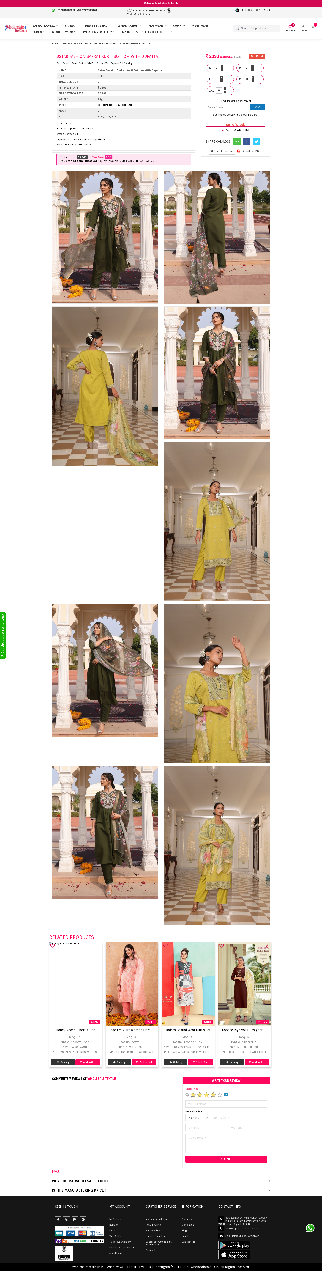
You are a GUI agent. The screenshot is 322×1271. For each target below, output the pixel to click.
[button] (303, 28)
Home (55, 43)
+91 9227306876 (87, 10)
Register (114, 1224)
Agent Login (115, 1253)
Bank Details (188, 1241)
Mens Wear (200, 25)
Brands (185, 1236)
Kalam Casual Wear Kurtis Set (188, 1030)
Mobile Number (193, 1111)
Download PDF (250, 151)
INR (268, 10)
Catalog (64, 1062)
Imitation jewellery (97, 32)
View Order (115, 1236)
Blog (184, 1230)
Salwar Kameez (44, 25)
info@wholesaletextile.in (245, 1235)
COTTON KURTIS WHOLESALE (76, 43)
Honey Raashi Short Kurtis (75, 1030)
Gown (177, 25)
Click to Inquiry (223, 151)
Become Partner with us (122, 1247)
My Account (115, 1219)
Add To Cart (89, 1062)
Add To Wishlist (237, 130)
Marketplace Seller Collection (145, 32)
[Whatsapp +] (237, 141)
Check (258, 107)
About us (187, 1219)
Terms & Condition (155, 1236)
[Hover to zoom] (105, 237)
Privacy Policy (153, 1230)
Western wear (62, 32)
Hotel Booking (153, 1224)
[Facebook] (246, 141)
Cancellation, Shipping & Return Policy (159, 1243)
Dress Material (96, 25)
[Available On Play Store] (237, 10)
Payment (150, 1250)
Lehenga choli (127, 25)
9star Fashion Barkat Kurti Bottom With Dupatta (122, 43)
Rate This (191, 1089)
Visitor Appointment (157, 1219)
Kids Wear (156, 25)
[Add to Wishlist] (52, 945)
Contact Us (188, 1224)
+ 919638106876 (65, 10)
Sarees (70, 25)
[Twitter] (256, 141)
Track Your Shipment (120, 1241)
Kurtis (37, 32)
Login (112, 1230)
